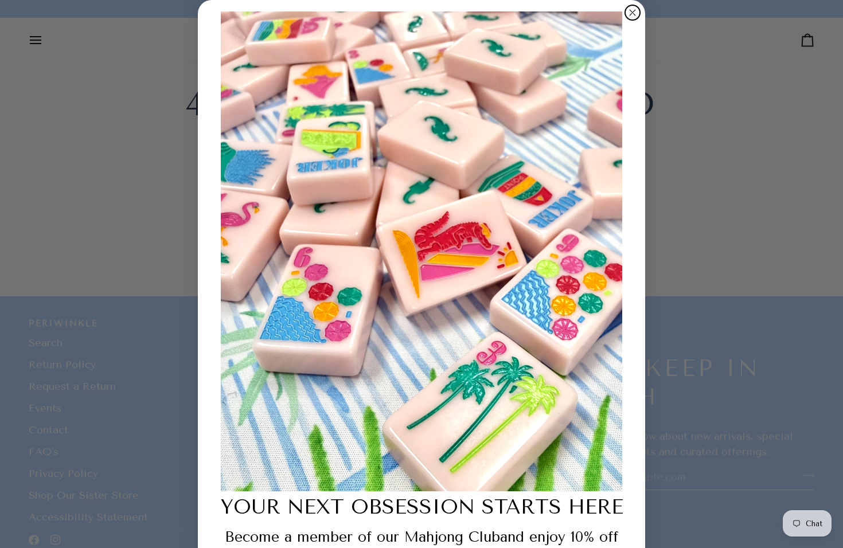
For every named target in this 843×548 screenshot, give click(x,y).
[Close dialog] (632, 12)
